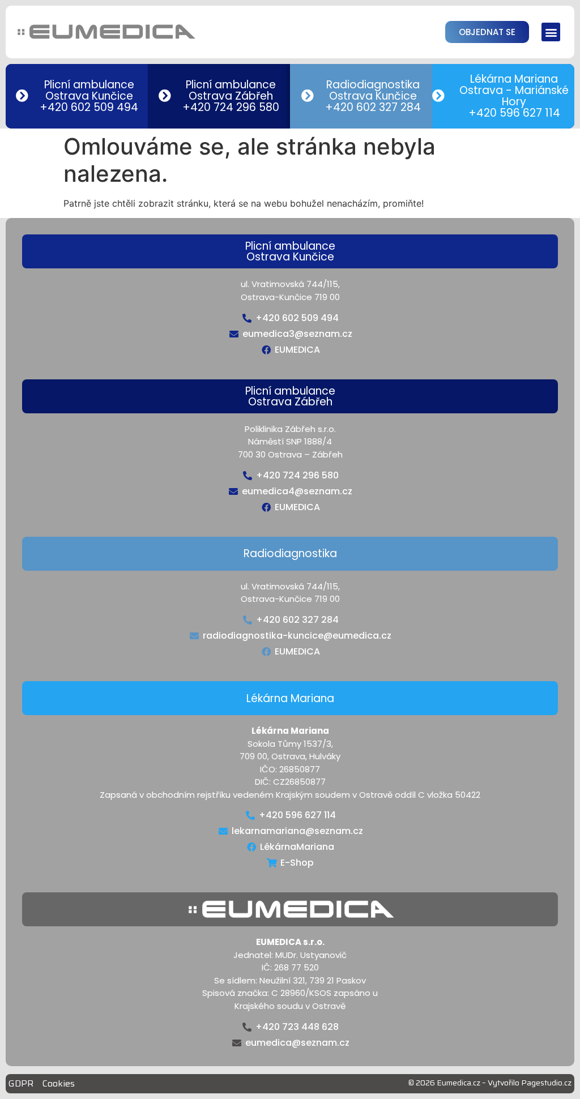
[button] (550, 32)
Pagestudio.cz (546, 1082)
